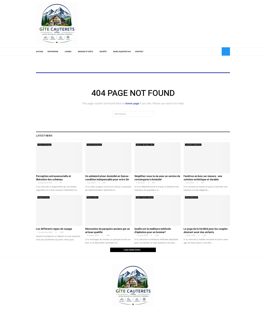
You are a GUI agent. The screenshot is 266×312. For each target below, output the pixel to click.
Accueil (39, 51)
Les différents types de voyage (54, 228)
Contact (139, 51)
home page (132, 103)
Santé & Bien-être (191, 197)
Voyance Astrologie (44, 145)
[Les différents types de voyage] (59, 210)
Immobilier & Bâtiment (193, 145)
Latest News (44, 135)
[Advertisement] (179, 23)
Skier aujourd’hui (122, 51)
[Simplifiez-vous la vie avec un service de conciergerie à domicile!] (157, 157)
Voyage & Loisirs (43, 197)
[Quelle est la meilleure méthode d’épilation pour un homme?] (157, 210)
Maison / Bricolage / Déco (145, 145)
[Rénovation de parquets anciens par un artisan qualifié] (108, 210)
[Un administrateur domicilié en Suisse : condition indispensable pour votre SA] (108, 157)
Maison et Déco (85, 51)
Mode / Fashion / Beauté (144, 197)
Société (103, 51)
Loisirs (68, 51)
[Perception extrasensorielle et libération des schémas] (59, 157)
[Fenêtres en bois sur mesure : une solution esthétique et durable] (207, 157)
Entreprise (53, 51)
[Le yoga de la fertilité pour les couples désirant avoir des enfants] (207, 210)
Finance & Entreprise (94, 145)
